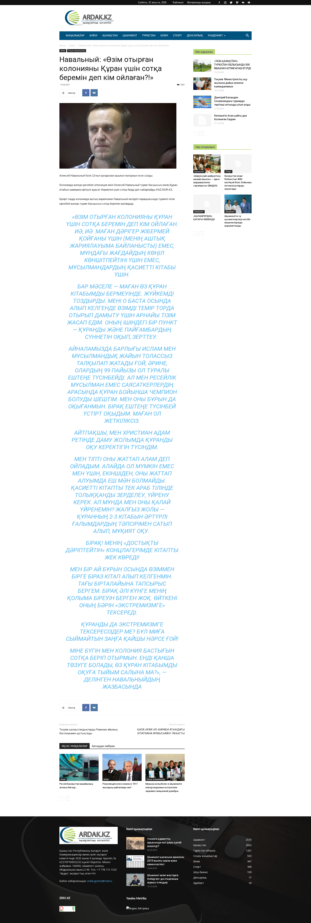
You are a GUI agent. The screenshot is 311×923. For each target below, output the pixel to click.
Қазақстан (110, 35)
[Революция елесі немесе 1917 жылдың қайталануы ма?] (122, 767)
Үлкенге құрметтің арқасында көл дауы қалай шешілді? (164, 842)
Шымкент (130, 35)
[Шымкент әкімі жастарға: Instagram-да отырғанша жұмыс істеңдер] (135, 879)
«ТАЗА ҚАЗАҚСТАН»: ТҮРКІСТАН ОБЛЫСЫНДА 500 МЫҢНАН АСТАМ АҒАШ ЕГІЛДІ (232, 65)
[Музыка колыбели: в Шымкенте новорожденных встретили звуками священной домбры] (165, 767)
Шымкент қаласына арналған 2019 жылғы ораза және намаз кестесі (165, 861)
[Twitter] (231, 2)
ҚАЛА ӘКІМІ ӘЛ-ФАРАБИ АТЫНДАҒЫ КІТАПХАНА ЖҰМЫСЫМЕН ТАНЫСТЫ (161, 731)
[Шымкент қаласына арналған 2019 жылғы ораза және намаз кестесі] (135, 861)
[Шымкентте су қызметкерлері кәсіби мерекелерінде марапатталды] (238, 204)
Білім (164, 35)
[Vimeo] (237, 2)
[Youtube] (249, 2)
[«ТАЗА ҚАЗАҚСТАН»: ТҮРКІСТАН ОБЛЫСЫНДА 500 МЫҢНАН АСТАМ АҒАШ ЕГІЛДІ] (202, 65)
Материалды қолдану (199, 2)
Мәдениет (215, 35)
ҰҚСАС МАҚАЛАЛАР (74, 746)
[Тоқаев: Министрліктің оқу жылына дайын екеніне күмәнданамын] (202, 83)
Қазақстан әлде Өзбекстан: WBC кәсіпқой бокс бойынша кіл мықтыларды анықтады (237, 182)
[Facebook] (219, 2)
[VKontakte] (243, 2)
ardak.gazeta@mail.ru (99, 881)
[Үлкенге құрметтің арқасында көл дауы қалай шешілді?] (135, 843)
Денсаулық (195, 35)
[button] (247, 36)
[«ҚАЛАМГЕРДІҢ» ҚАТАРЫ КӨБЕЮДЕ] (207, 204)
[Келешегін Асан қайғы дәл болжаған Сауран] (202, 120)
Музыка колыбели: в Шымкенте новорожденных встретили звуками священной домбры (163, 787)
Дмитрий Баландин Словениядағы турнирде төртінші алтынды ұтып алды (232, 101)
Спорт (177, 35)
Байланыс (178, 2)
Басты (62, 45)
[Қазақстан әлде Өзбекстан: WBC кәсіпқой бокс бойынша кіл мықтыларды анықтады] (238, 163)
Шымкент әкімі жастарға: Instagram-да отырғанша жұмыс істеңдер (163, 879)
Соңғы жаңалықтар (76, 50)
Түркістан (149, 35)
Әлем (93, 35)
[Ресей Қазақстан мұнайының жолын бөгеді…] (79, 767)
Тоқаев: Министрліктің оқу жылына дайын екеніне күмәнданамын (230, 83)
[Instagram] (225, 2)
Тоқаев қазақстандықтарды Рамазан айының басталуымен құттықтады (88, 731)
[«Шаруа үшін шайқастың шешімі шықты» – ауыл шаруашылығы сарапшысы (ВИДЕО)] (207, 163)
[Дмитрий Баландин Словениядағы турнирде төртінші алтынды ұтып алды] (202, 102)
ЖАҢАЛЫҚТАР (75, 35)
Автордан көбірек (103, 746)
